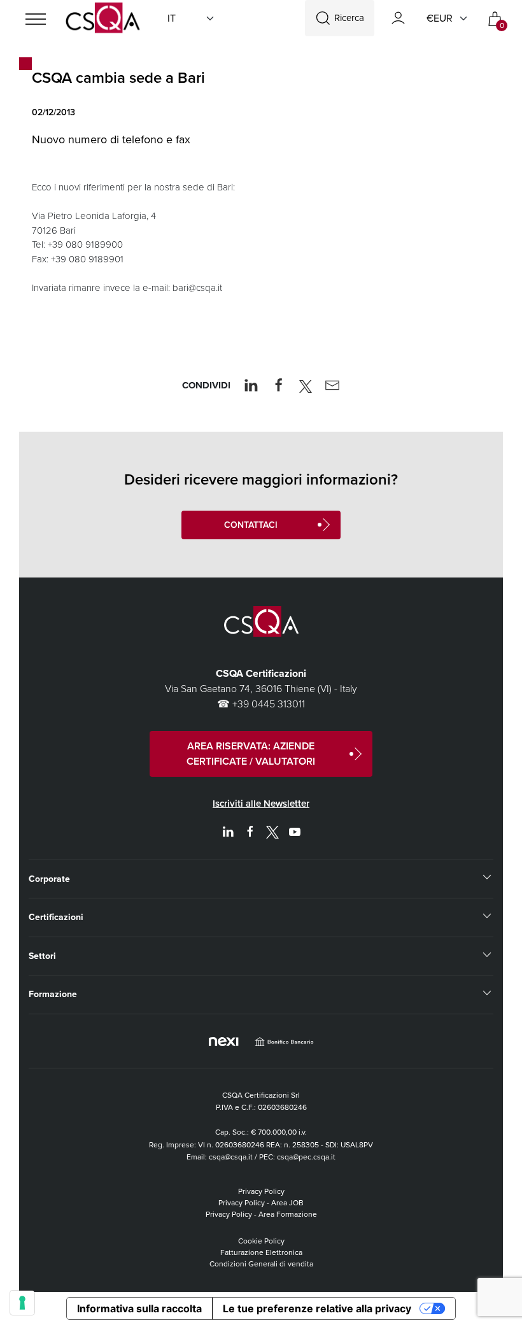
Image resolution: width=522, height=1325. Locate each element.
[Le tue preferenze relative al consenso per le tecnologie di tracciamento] (22, 1303)
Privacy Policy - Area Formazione (261, 1214)
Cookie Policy (261, 1241)
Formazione (53, 994)
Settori (42, 956)
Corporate (49, 879)
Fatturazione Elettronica (261, 1252)
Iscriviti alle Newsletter (261, 804)
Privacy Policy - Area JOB (261, 1202)
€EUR (440, 18)
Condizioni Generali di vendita (261, 1264)
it (171, 18)
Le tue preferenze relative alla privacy (317, 1308)
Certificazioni (56, 917)
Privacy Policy (261, 1191)
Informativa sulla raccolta (139, 1308)
